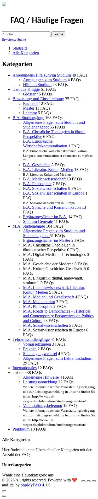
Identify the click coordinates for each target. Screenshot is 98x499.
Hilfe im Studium (37, 84)
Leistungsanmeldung (40, 382)
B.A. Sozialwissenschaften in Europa (53, 193)
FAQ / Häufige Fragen (47, 21)
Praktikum (21, 429)
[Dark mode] (89, 481)
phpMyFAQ (31, 485)
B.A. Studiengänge (28, 117)
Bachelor (30, 103)
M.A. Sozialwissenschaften (45, 325)
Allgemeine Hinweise (41, 377)
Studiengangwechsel (40, 353)
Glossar (29, 94)
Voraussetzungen (37, 344)
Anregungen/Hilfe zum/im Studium (42, 75)
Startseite (20, 48)
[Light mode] (83, 481)
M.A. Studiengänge (29, 226)
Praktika (30, 349)
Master (28, 108)
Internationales (25, 368)
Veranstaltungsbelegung (42, 405)
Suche (58, 34)
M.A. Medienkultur (39, 301)
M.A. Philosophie (37, 306)
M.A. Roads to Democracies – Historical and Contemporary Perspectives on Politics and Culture (58, 316)
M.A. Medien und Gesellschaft (48, 297)
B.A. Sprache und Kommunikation (52, 207)
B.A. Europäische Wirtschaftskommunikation (45, 143)
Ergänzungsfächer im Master (46, 240)
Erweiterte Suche (14, 39)
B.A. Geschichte (36, 165)
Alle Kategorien (26, 53)
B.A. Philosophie (37, 183)
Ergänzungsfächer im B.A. (45, 216)
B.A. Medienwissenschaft (44, 179)
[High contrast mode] (94, 481)
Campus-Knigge (26, 89)
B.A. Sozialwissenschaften (45, 188)
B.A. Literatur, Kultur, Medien (48, 169)
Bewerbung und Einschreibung (38, 98)
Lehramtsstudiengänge (31, 339)
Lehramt (30, 113)
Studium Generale (38, 221)
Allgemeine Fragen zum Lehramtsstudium (57, 358)
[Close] (4, 491)
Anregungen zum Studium (45, 80)
